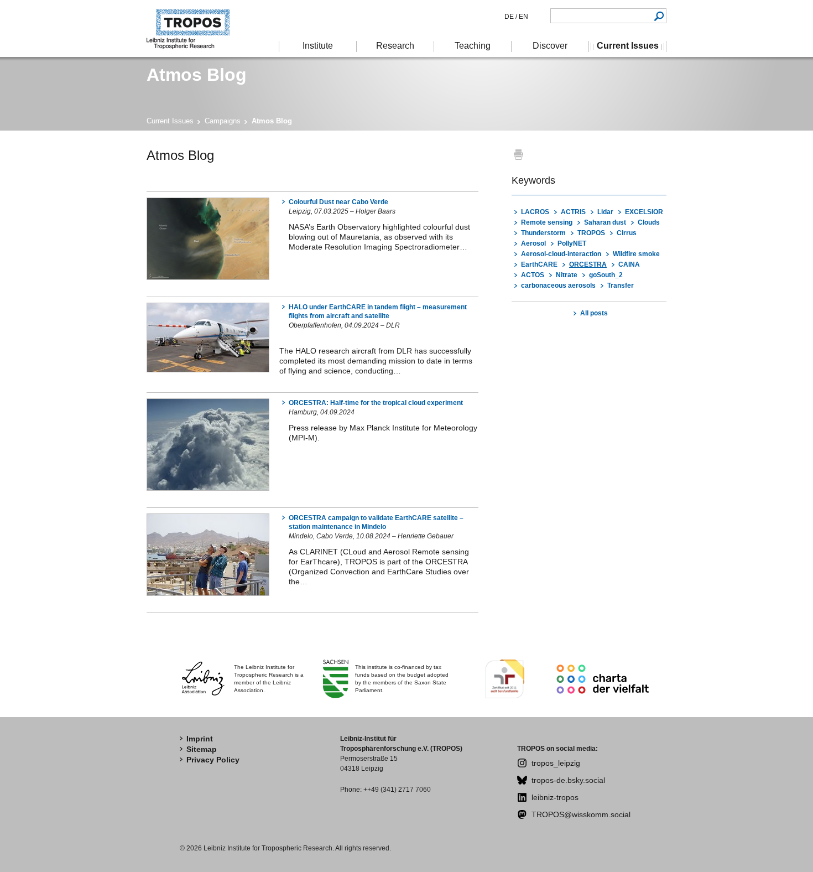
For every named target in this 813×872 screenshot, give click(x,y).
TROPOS (591, 233)
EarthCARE (539, 264)
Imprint (199, 738)
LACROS (535, 212)
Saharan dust (605, 222)
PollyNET (571, 243)
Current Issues (170, 121)
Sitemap (201, 749)
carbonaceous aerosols (558, 285)
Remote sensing (546, 222)
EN (522, 16)
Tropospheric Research (193, 28)
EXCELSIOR (644, 212)
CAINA (629, 264)
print (518, 154)
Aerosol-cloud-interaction (561, 254)
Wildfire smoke (636, 254)
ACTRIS (573, 212)
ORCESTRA (588, 264)
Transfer (620, 285)
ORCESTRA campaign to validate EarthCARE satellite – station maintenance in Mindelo (376, 522)
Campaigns (223, 121)
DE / (510, 16)
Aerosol (533, 243)
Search (659, 15)
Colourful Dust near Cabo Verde (338, 202)
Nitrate (566, 275)
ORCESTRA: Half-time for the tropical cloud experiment (376, 403)
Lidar (605, 212)
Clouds (649, 222)
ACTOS (532, 275)
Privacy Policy (212, 759)
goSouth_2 (606, 275)
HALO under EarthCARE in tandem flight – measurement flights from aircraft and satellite (378, 311)
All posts (594, 313)
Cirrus (627, 233)
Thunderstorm (543, 233)
